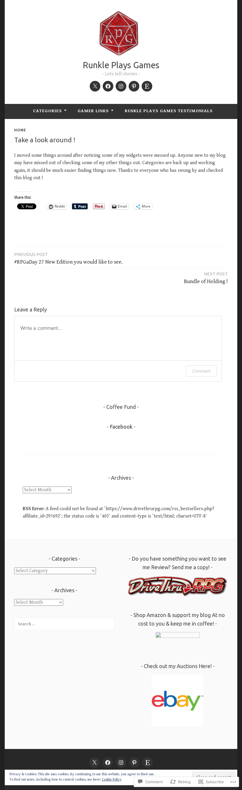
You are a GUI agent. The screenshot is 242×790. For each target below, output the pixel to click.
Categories (47, 110)
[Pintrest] (134, 86)
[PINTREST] (134, 762)
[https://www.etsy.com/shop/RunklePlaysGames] (147, 86)
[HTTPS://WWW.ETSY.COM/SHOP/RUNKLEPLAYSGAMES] (148, 762)
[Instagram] (121, 86)
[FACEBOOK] (108, 762)
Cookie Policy (112, 779)
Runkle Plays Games (121, 65)
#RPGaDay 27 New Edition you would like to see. (68, 258)
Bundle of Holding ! (206, 278)
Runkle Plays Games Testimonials (169, 110)
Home (20, 130)
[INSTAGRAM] (121, 762)
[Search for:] (64, 624)
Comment (201, 370)
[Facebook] (108, 86)
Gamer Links (93, 110)
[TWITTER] (94, 762)
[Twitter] (95, 86)
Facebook (121, 427)
